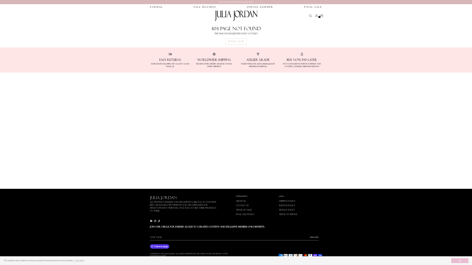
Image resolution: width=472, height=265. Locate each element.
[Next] (260, 2)
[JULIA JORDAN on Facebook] (151, 221)
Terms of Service (288, 214)
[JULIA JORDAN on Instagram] (155, 221)
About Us (241, 201)
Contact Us (242, 205)
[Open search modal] (310, 15)
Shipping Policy (287, 201)
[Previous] (212, 2)
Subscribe (314, 237)
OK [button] (460, 261)
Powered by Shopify (158, 256)
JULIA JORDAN (170, 254)
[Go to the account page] (315, 15)
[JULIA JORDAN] (236, 16)
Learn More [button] (79, 260)
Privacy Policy (287, 210)
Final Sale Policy (245, 214)
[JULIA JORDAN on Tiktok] (159, 221)
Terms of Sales (244, 210)
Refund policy (287, 205)
